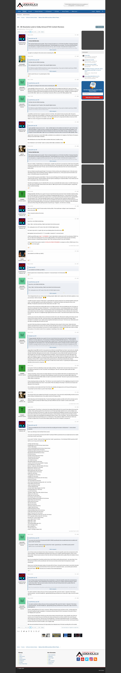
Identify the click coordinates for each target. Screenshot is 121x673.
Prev (19, 31)
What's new (74, 11)
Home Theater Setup (23, 663)
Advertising (50, 656)
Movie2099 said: (32, 38)
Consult (30, 11)
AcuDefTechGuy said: (33, 59)
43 (35, 31)
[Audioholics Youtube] (82, 660)
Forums (24, 11)
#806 (78, 146)
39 (25, 31)
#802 (78, 56)
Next (42, 31)
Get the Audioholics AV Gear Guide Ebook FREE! (93, 90)
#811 (78, 263)
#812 (78, 278)
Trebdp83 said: (32, 336)
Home (19, 11)
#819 (78, 574)
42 (32, 31)
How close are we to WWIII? (91, 64)
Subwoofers (87, 74)
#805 (78, 122)
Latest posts (85, 52)
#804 (78, 96)
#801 (78, 34)
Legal (49, 659)
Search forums (26, 14)
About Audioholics (51, 654)
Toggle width (21, 668)
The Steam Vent (87, 66)
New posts (19, 14)
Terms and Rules (51, 660)
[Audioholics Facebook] (78, 660)
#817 (78, 421)
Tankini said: (31, 267)
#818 (78, 534)
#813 (78, 332)
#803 (78, 79)
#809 (78, 218)
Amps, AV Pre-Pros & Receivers (90, 57)
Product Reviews (39, 11)
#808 (78, 206)
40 (28, 31)
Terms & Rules (101, 670)
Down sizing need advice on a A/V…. (92, 76)
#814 (78, 365)
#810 (78, 251)
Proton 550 (87, 55)
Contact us (50, 663)
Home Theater (65, 11)
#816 (78, 407)
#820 (78, 598)
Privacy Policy (51, 662)
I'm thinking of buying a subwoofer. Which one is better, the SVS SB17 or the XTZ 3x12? (94, 70)
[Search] (102, 11)
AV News (57, 11)
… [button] (23, 31)
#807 (78, 191)
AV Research (49, 11)
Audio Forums (22, 656)
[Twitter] (87, 660)
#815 (78, 392)
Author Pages (50, 657)
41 (30, 31)
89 (39, 31)
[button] (33, 11)
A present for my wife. (89, 59)
